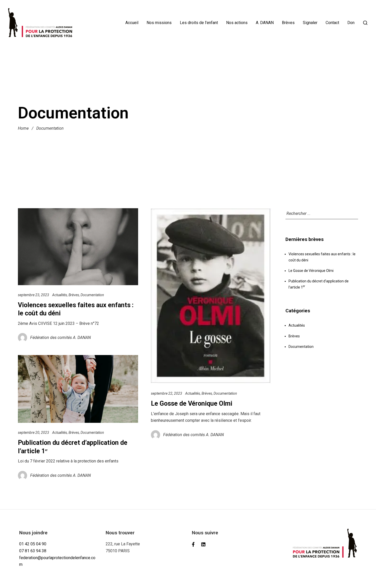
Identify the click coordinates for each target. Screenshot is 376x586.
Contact (332, 23)
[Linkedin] (203, 544)
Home (23, 128)
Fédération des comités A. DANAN (60, 337)
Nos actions (237, 23)
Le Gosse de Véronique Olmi (191, 403)
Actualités (59, 295)
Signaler (310, 23)
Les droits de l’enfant (199, 23)
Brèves (288, 23)
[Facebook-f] (193, 544)
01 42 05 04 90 (32, 543)
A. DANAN (265, 23)
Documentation (92, 295)
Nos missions (159, 23)
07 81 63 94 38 (32, 550)
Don (351, 23)
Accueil (131, 23)
